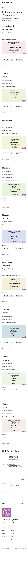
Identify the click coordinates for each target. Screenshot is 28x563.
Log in (4, 7)
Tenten (5, 404)
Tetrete (5, 356)
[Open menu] (25, 2)
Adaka (5, 73)
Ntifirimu (6, 168)
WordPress (23, 548)
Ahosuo (5, 309)
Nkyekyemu (7, 120)
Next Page (22, 503)
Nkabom (5, 215)
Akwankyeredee (9, 26)
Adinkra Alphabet (7, 2)
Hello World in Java (10, 451)
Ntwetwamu (7, 262)
